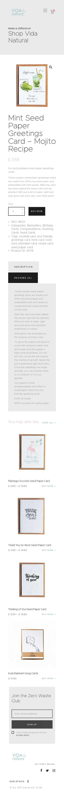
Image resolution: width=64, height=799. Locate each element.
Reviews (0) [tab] (23, 278)
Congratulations (30, 229)
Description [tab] (23, 266)
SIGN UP (32, 724)
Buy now (37, 211)
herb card (38, 240)
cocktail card (27, 236)
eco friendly (44, 236)
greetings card (20, 240)
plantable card (27, 243)
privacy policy (22, 735)
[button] (45, 10)
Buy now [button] (48, 678)
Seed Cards (27, 232)
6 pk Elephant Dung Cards (23, 673)
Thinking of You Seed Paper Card (27, 609)
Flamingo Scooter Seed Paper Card (29, 481)
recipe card (45, 243)
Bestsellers (34, 225)
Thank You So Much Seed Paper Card (29, 545)
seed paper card (22, 247)
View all (47, 422)
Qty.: (11, 203)
